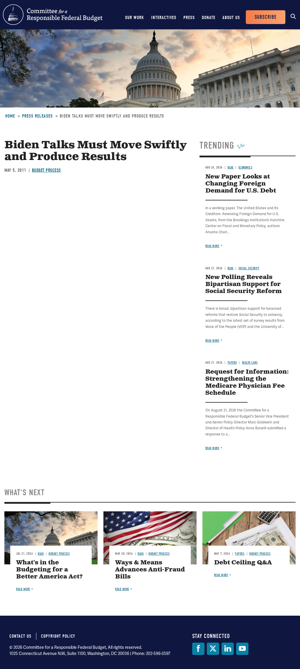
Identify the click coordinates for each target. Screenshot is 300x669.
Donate (208, 17)
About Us (231, 17)
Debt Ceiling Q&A (243, 563)
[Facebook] (198, 649)
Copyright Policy (58, 636)
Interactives (163, 17)
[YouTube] (242, 649)
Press (189, 17)
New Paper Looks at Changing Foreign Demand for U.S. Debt (240, 184)
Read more (212, 246)
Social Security (249, 268)
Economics (245, 167)
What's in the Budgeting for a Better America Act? (49, 570)
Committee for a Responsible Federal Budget (53, 14)
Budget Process (46, 170)
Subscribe (266, 17)
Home (10, 116)
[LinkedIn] (227, 649)
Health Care (250, 363)
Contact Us (20, 636)
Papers (232, 363)
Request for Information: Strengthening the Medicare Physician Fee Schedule (247, 382)
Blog (230, 167)
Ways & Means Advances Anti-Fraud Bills (150, 570)
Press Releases (37, 116)
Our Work (134, 17)
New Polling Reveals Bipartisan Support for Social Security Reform (243, 284)
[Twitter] (213, 649)
